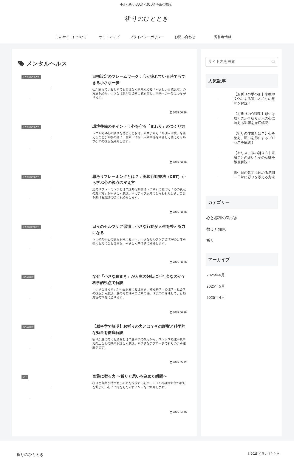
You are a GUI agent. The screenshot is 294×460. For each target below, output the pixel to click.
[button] (273, 61)
